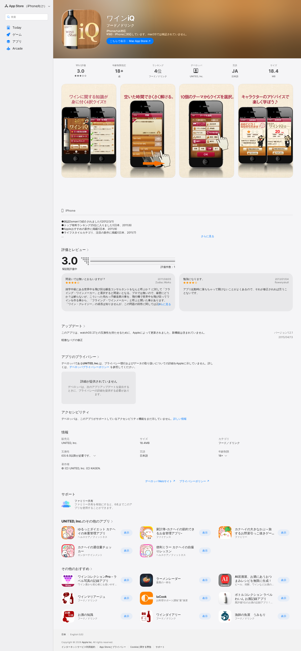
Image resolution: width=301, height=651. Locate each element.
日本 (63, 634)
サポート (160, 647)
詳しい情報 (180, 418)
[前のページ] (57, 144)
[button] (26, 28)
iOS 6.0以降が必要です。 (76, 455)
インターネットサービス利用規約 (78, 647)
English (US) (76, 634)
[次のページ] (297, 144)
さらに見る (207, 236)
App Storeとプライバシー (113, 647)
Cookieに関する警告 (140, 647)
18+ (220, 455)
